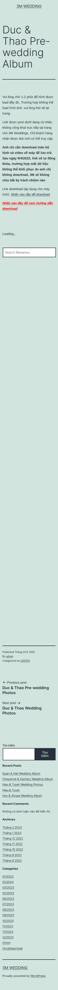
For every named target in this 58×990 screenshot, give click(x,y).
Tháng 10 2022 (12, 849)
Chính (6, 942)
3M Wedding (29, 6)
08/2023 (8, 909)
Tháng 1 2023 (11, 833)
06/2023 (8, 898)
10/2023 (25, 660)
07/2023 (8, 904)
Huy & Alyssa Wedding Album (22, 795)
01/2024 (8, 882)
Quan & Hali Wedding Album (21, 773)
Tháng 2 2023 (12, 827)
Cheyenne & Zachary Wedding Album (27, 779)
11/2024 (7, 931)
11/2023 (7, 926)
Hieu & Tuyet (11, 790)
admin (9, 656)
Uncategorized (12, 948)
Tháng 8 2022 (12, 860)
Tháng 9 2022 (12, 855)
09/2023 (8, 915)
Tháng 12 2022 (12, 838)
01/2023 (8, 876)
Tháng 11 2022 (12, 844)
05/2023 (8, 893)
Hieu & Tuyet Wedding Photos (22, 784)
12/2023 (8, 937)
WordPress (38, 976)
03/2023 (8, 887)
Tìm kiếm (8, 745)
